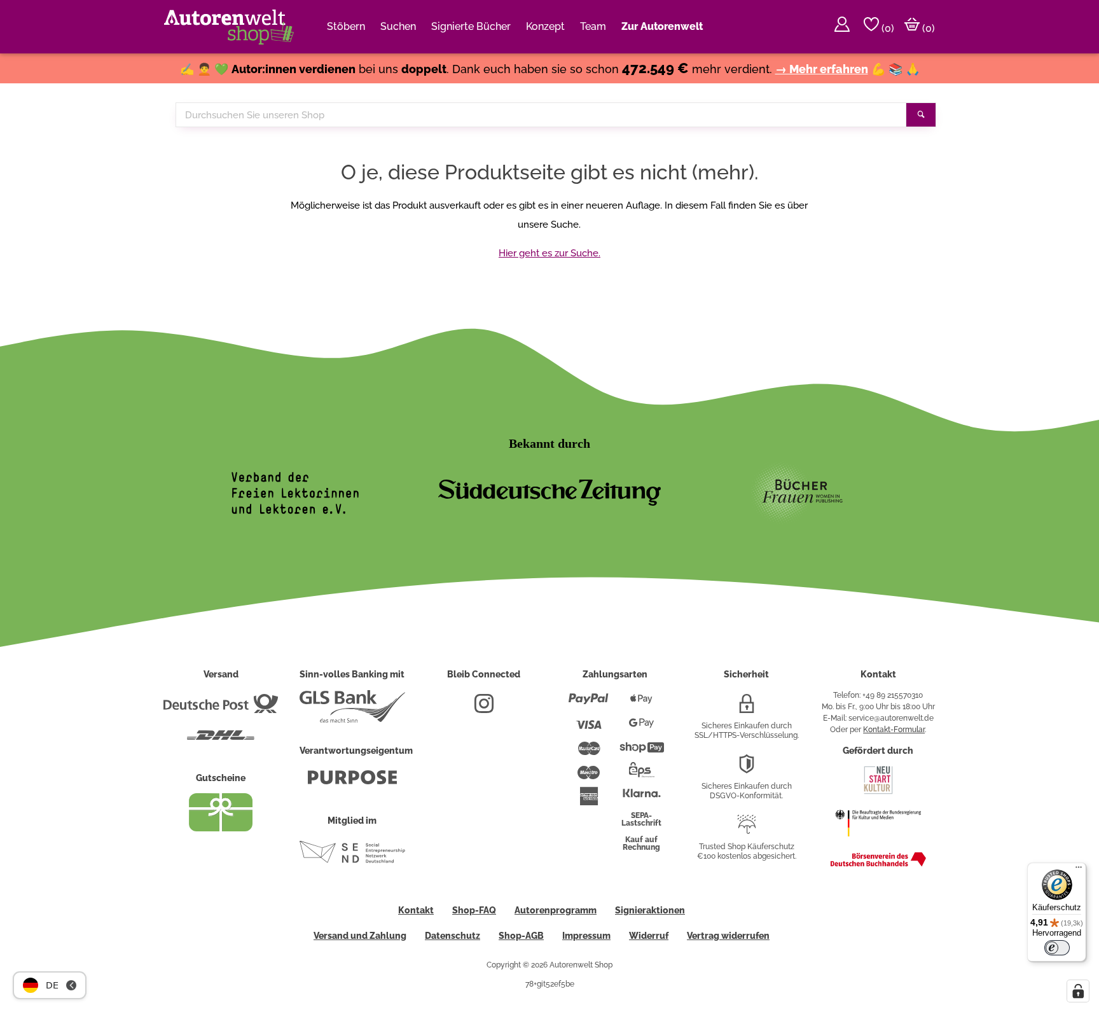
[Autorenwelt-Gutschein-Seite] (220, 828)
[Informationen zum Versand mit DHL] (220, 740)
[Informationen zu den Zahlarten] (589, 704)
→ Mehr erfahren (821, 69)
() (886, 28)
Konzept (545, 26)
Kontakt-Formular (894, 729)
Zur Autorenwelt (662, 26)
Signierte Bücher (471, 26)
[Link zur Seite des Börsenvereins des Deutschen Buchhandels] (878, 864)
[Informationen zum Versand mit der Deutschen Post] (220, 708)
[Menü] (1078, 870)
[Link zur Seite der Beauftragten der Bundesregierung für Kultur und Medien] (878, 843)
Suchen (398, 26)
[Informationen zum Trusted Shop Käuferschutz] (746, 829)
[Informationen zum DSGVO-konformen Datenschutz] (746, 769)
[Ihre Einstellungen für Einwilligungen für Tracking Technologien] (1078, 991)
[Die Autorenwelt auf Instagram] (484, 708)
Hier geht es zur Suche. (549, 253)
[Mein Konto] (842, 26)
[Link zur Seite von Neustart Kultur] (878, 792)
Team (593, 26)
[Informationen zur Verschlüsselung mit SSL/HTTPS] (746, 708)
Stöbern (346, 26)
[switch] (1057, 947)
